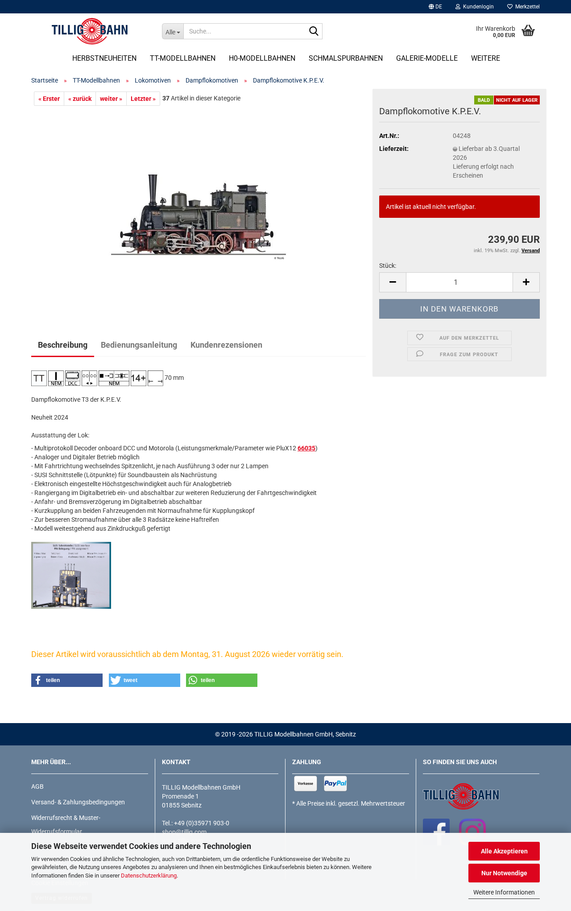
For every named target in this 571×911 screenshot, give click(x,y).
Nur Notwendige (504, 873)
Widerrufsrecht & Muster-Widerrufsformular (65, 824)
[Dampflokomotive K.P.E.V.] (198, 205)
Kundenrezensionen (226, 344)
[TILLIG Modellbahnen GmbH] (90, 31)
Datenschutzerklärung (149, 875)
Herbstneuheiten (104, 58)
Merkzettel (526, 7)
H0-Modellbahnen (262, 58)
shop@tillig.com (184, 832)
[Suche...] (314, 32)
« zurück (79, 98)
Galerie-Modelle (427, 58)
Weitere (485, 58)
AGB (37, 786)
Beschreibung (62, 344)
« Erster (49, 98)
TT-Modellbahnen (182, 58)
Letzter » (143, 98)
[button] (435, 6)
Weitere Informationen (504, 892)
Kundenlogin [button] (477, 7)
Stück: (387, 265)
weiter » (111, 98)
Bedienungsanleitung (139, 344)
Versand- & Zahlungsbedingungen (78, 802)
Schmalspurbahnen (346, 58)
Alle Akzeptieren (504, 851)
